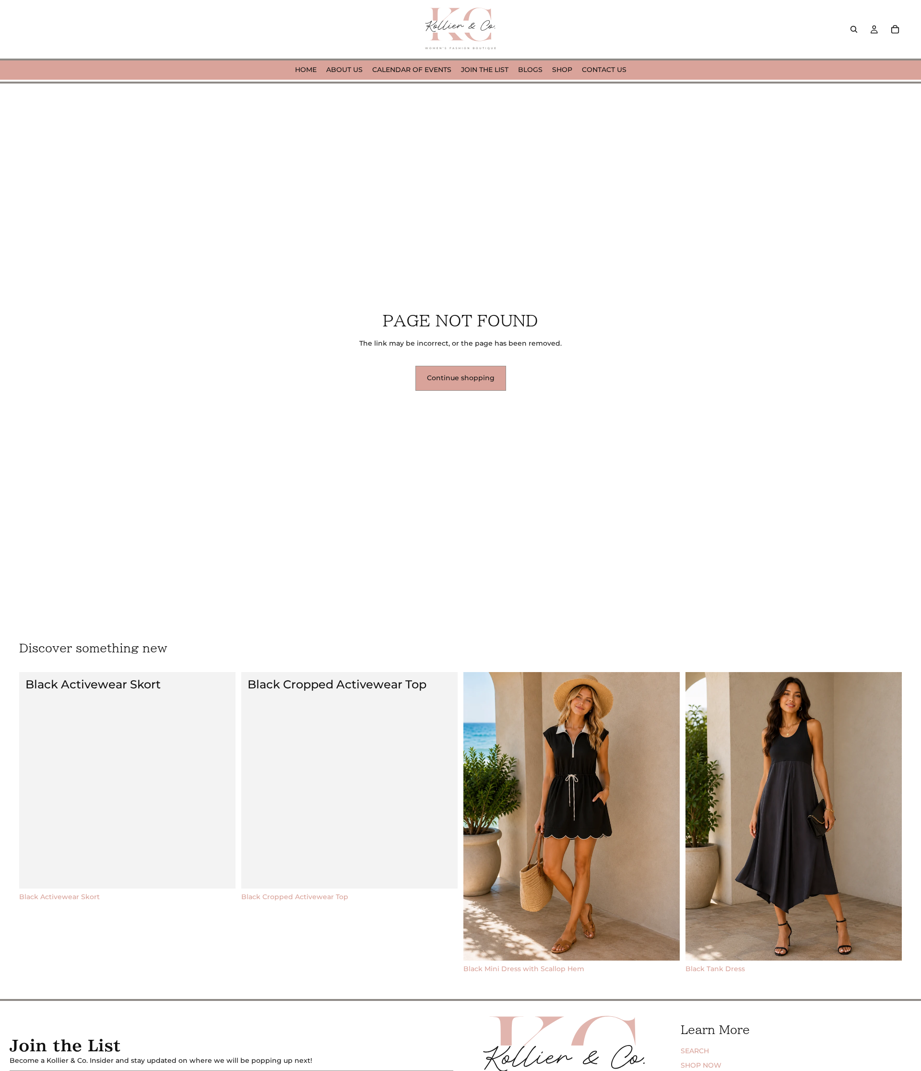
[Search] (853, 29)
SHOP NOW (701, 1065)
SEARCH (695, 1051)
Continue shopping (461, 377)
